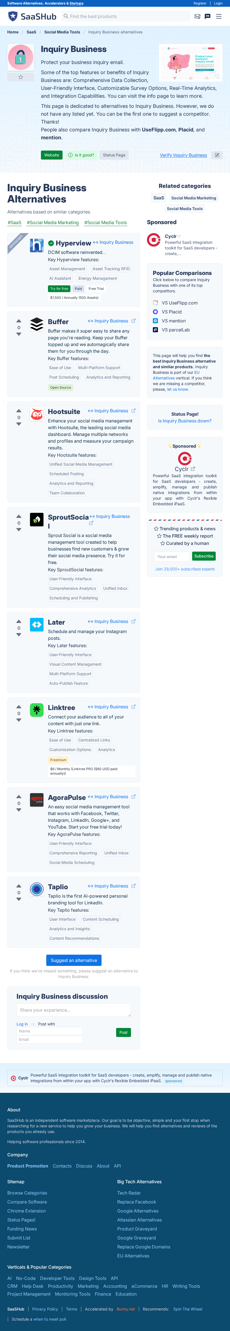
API (117, 1166)
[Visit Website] (133, 321)
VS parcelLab (175, 330)
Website (51, 155)
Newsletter (18, 1247)
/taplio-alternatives (32, 880)
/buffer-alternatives (32, 315)
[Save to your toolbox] (20, 77)
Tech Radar (129, 1193)
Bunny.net (126, 1309)
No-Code (26, 1278)
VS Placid (171, 312)
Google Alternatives (137, 1211)
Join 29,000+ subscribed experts (185, 568)
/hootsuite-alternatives (35, 405)
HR (165, 1286)
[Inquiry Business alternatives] (20, 57)
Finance (103, 1294)
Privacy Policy (45, 1309)
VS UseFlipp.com (179, 303)
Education (126, 1294)
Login (218, 3)
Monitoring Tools (72, 1294)
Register (200, 3)
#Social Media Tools (105, 222)
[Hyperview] (36, 245)
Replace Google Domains (143, 1247)
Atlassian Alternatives (139, 1220)
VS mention (173, 321)
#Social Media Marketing (53, 222)
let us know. (178, 389)
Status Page (114, 155)
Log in (23, 1023)
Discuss (84, 1166)
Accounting (115, 1286)
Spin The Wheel (187, 1309)
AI (9, 1278)
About (103, 1166)
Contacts (62, 1166)
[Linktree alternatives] (36, 710)
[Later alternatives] (36, 624)
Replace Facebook (136, 1202)
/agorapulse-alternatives (37, 791)
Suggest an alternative (74, 960)
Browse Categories (27, 1193)
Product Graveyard (137, 1229)
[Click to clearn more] (115, 1078)
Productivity (60, 1286)
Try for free (59, 288)
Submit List (18, 1238)
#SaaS (14, 222)
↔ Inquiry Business (113, 242)
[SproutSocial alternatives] (36, 519)
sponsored (173, 1081)
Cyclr (182, 469)
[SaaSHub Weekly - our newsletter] (197, 16)
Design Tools (92, 1278)
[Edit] (217, 155)
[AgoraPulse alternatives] (36, 800)
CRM (12, 1286)
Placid (185, 130)
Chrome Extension (26, 1211)
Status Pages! (21, 1220)
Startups (77, 3)
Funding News (22, 1229)
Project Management (28, 1294)
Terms (71, 1309)
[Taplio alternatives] (36, 889)
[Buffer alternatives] (36, 324)
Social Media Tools (185, 208)
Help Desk (32, 1286)
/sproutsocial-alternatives (39, 510)
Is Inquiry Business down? (184, 421)
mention (51, 137)
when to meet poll (49, 1319)
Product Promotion (27, 1166)
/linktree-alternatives (33, 701)
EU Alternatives (133, 1256)
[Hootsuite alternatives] (36, 414)
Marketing (88, 1286)
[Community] (208, 16)
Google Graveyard (136, 1238)
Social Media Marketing (193, 197)
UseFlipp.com (159, 130)
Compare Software (27, 1202)
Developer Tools (57, 1278)
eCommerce (144, 1286)
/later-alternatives (30, 615)
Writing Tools (186, 1286)
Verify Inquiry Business (183, 155)
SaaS (158, 198)
